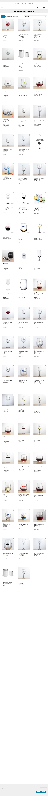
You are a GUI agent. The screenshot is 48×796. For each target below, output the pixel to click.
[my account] (37, 8)
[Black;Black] (6, 119)
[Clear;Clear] (35, 292)
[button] (12, 1)
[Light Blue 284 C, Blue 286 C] (4, 263)
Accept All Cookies (41, 791)
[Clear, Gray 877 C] (36, 292)
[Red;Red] (4, 119)
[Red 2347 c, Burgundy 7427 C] (6, 263)
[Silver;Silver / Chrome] (3, 119)
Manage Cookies (32, 793)
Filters (3, 16)
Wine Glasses (15, 16)
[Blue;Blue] (7, 119)
